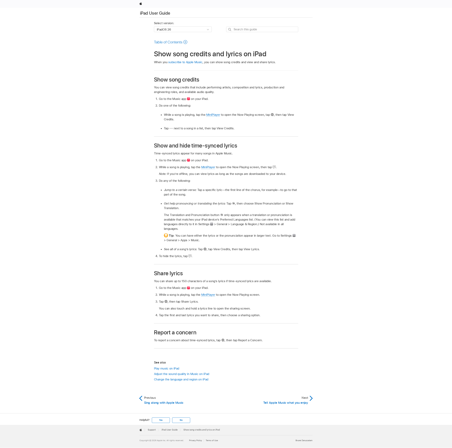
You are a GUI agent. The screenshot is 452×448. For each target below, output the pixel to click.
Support (152, 430)
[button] (171, 42)
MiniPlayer (213, 114)
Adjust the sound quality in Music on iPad (181, 374)
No (181, 420)
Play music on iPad (166, 368)
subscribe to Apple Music (185, 62)
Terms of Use (212, 440)
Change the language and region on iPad (181, 379)
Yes (161, 420)
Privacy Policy (195, 440)
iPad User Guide (155, 13)
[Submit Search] (230, 29)
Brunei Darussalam (304, 440)
